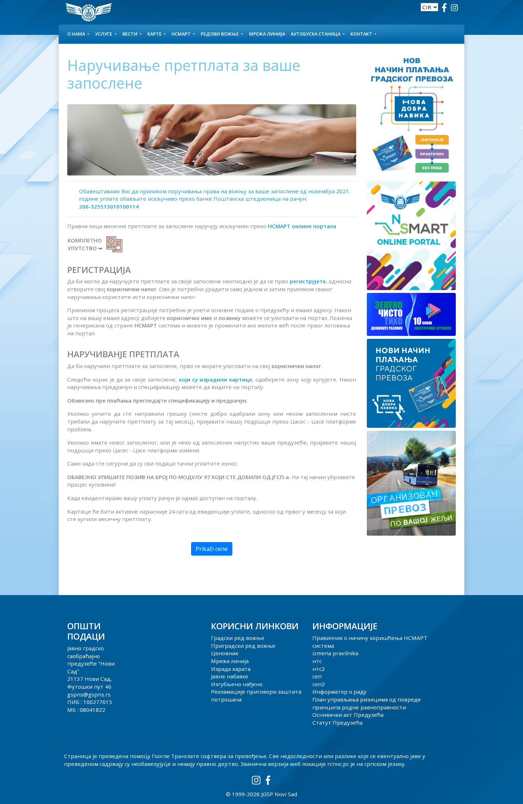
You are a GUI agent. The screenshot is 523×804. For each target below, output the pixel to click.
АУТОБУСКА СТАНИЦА (316, 34)
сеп (317, 676)
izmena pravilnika (335, 653)
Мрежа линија (267, 34)
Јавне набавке (229, 676)
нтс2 (318, 668)
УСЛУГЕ (104, 34)
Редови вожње (220, 34)
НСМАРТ (181, 34)
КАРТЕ (155, 34)
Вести (130, 34)
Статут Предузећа (337, 722)
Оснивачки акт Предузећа (348, 714)
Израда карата (230, 668)
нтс (317, 660)
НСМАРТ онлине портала (302, 226)
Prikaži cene (212, 549)
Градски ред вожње (237, 637)
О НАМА (76, 34)
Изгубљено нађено (237, 684)
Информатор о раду (339, 691)
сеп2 (318, 684)
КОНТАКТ (361, 34)
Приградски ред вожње (243, 645)
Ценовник (224, 653)
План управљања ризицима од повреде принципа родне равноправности (366, 703)
